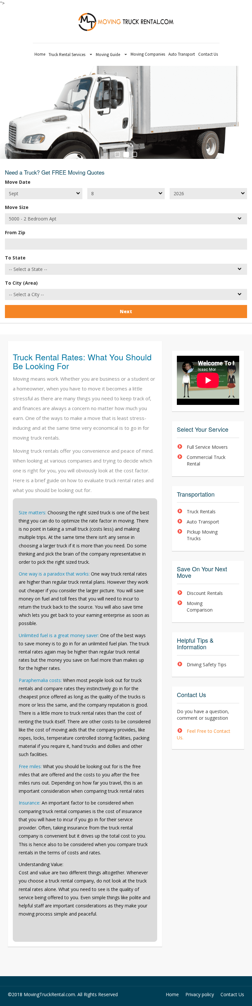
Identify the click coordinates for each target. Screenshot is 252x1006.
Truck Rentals (201, 511)
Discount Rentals (205, 593)
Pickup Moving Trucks (202, 535)
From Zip (15, 232)
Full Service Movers (207, 447)
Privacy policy (199, 994)
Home (39, 54)
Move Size (17, 207)
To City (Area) (21, 283)
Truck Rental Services (67, 54)
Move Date (18, 182)
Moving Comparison (200, 606)
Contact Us (208, 54)
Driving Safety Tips (206, 664)
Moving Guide (108, 54)
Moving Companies (148, 54)
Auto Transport (181, 54)
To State (15, 258)
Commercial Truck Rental (206, 460)
